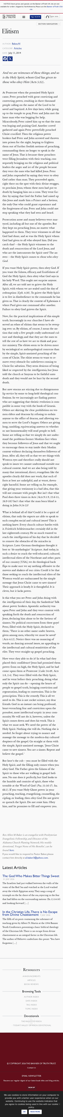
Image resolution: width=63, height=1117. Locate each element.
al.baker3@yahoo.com (36, 857)
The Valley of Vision (31, 1021)
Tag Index (31, 1004)
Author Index (31, 997)
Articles (18, 48)
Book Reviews (31, 984)
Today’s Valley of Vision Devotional (32, 1025)
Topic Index (31, 1008)
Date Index (31, 1001)
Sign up (31, 1087)
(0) (37, 17)
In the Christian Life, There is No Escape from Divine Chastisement (29, 913)
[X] (10, 58)
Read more (35, 1112)
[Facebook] (5, 58)
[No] (59, 1104)
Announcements (31, 976)
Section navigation (48, 24)
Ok (24, 1112)
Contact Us (31, 1068)
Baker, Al (16, 43)
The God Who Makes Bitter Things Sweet (30, 876)
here (11, 850)
